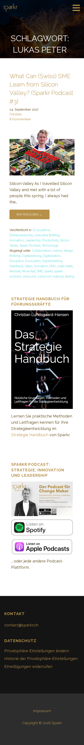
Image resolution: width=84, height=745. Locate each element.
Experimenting (52, 261)
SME (40, 271)
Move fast (28, 271)
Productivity (50, 240)
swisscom (29, 276)
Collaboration (41, 250)
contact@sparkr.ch (21, 625)
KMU (52, 266)
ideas (28, 266)
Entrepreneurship (21, 235)
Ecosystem (33, 261)
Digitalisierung (31, 255)
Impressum (42, 711)
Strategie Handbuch (29, 435)
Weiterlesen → (29, 214)
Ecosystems (41, 230)
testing (69, 276)
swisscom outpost (51, 276)
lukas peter (65, 266)
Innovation (16, 240)
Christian (15, 114)
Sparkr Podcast (29, 245)
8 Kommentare (20, 119)
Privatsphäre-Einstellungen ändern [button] (36, 651)
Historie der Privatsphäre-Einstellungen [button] (41, 658)
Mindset (14, 271)
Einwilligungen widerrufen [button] (28, 666)
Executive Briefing (47, 235)
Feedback (16, 266)
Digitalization (52, 255)
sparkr (48, 271)
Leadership (33, 240)
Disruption (16, 261)
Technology (50, 245)
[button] (78, 7)
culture (57, 250)
